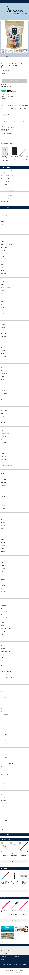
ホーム (3, 56)
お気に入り (15, 91)
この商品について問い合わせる (7, 96)
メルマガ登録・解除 (23, 964)
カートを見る (17, 956)
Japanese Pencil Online (16, 972)
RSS (13, 965)
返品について (3, 84)
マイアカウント (3, 956)
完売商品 (8, 56)
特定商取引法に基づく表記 (6, 86)
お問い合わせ (3, 959)
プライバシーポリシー (15, 964)
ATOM (15, 965)
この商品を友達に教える (6, 94)
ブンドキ (10, 972)
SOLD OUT (14, 81)
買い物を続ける (4, 98)
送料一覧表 (3, 837)
